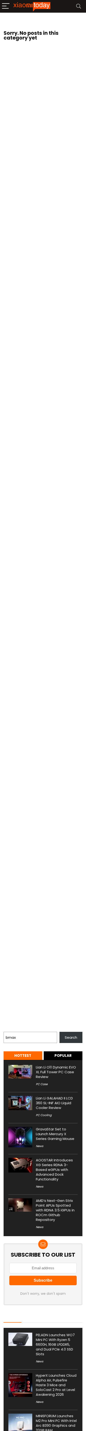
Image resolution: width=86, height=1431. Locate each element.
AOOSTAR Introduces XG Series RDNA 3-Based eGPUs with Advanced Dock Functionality (54, 1170)
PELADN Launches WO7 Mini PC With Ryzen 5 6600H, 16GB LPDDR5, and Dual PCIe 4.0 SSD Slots (55, 1344)
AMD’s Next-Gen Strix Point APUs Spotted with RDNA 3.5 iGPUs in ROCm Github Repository (55, 1210)
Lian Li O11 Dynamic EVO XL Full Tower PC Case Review (56, 1072)
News (39, 1146)
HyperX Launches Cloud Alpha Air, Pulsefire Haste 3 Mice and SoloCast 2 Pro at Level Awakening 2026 (56, 1385)
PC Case (42, 1084)
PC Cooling (44, 1115)
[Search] (78, 6)
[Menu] (5, 6)
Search (10, 1029)
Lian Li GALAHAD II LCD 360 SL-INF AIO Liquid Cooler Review (54, 1103)
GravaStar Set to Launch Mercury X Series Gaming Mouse (55, 1134)
